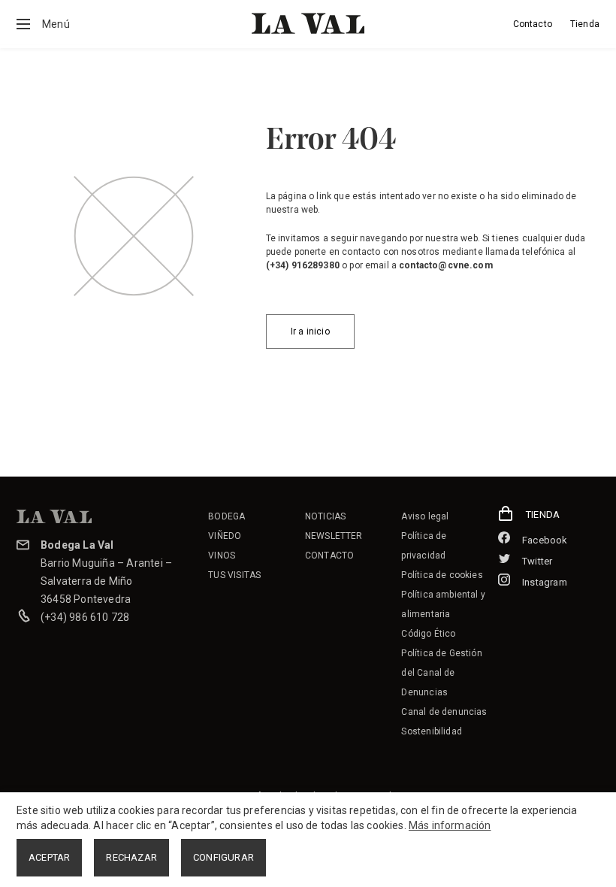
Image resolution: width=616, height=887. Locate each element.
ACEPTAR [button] (49, 857)
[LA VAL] (308, 23)
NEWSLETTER (334, 536)
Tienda (584, 24)
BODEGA (226, 516)
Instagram (544, 582)
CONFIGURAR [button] (223, 857)
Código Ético (428, 633)
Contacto (532, 24)
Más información (450, 825)
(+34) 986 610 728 (85, 617)
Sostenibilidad (431, 731)
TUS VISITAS (234, 575)
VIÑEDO (224, 536)
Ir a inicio (310, 331)
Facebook (545, 540)
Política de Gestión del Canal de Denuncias (441, 673)
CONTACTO (329, 555)
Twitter (537, 561)
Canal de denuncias (444, 712)
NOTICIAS (325, 516)
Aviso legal (424, 516)
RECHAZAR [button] (131, 857)
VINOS (221, 555)
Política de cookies (441, 575)
